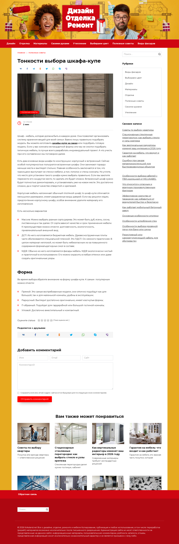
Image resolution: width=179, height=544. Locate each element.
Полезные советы (123, 43)
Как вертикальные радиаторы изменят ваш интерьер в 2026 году (108, 450)
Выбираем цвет (99, 43)
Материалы (40, 43)
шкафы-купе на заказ (64, 143)
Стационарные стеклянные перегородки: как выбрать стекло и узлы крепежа (141, 137)
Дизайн (11, 43)
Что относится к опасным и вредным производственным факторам (138, 187)
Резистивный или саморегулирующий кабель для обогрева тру (140, 237)
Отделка (24, 43)
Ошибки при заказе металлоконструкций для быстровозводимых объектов (138, 163)
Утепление (79, 43)
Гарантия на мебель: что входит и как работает (145, 449)
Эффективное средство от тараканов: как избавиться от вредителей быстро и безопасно (140, 199)
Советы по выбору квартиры (138, 130)
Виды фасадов (146, 43)
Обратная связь (27, 494)
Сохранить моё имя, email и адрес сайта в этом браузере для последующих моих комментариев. (63, 393)
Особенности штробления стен (139, 221)
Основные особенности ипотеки (140, 216)
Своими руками (60, 43)
